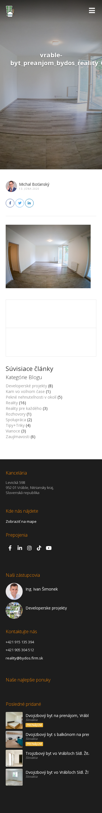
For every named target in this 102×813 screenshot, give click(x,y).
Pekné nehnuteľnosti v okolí (31, 397)
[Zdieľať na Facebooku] (10, 203)
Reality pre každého (24, 408)
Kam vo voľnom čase (25, 391)
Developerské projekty (26, 385)
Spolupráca (16, 419)
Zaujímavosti (17, 436)
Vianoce (13, 431)
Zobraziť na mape (21, 521)
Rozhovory (16, 414)
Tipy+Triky (15, 425)
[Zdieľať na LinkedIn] (29, 203)
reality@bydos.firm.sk (24, 658)
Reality (12, 402)
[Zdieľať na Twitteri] (19, 203)
